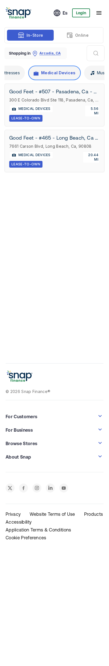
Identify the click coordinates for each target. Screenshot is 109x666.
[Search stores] (96, 53)
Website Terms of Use (52, 514)
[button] (54, 416)
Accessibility (19, 521)
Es (65, 12)
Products (93, 514)
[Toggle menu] (99, 13)
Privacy (13, 514)
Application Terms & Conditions (38, 529)
